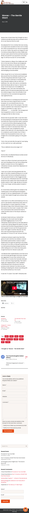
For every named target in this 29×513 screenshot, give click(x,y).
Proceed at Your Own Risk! (8, 454)
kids (3, 342)
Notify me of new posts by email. (12, 428)
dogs (16, 336)
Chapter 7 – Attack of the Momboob (17, 478)
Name (4, 385)
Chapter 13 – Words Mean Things (6, 325)
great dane (9, 339)
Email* (2, 495)
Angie (6, 336)
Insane (21, 339)
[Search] (26, 2)
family (21, 336)
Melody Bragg (4, 480)
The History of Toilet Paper (15, 484)
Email (4, 390)
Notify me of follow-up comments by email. (15, 425)
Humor (16, 339)
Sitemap (14, 511)
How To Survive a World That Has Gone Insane (13, 458)
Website (4, 396)
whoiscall (3, 478)
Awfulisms (3, 318)
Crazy (11, 336)
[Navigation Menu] (23, 2)
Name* (3, 489)
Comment (5, 402)
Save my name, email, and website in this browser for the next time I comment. (13, 422)
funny (3, 339)
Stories (8, 342)
